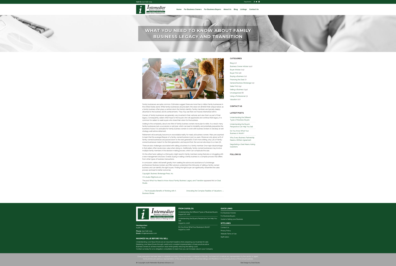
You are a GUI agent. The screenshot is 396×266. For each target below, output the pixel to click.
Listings (243, 9)
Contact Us (254, 9)
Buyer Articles (235, 70)
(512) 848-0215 (147, 2)
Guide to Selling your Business (232, 219)
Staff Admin (225, 237)
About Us (227, 9)
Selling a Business (236, 90)
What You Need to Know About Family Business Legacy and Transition (177, 181)
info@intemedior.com (149, 233)
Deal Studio (255, 263)
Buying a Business (237, 76)
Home (179, 9)
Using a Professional (237, 96)
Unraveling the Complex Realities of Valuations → (205, 191)
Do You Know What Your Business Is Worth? (194, 227)
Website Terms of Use (228, 234)
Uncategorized (235, 93)
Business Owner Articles (239, 66)
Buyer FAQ (234, 73)
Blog (236, 9)
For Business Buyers (212, 9)
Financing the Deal (237, 80)
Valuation (233, 99)
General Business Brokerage (240, 83)
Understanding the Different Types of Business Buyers (197, 212)
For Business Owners (193, 9)
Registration (247, 1)
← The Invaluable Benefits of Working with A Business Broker (159, 192)
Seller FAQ (234, 86)
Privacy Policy (226, 231)
